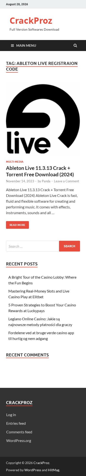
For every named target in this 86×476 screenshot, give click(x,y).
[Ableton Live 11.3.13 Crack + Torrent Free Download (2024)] (43, 121)
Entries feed (16, 423)
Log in (11, 414)
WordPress (32, 470)
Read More (15, 224)
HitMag (53, 470)
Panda (46, 181)
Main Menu (26, 45)
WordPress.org (18, 440)
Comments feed (19, 432)
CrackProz (31, 20)
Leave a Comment (66, 181)
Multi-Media (14, 161)
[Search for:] (43, 246)
